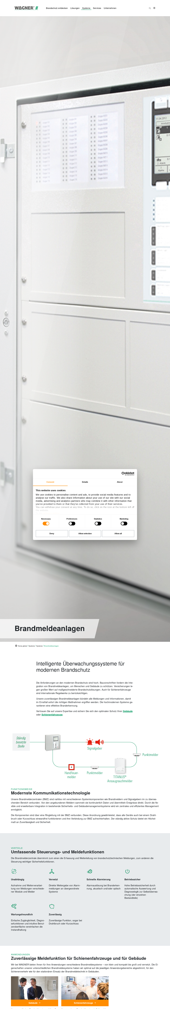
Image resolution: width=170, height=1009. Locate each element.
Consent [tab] (50, 482)
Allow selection (85, 534)
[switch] (72, 523)
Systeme (39, 646)
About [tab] (119, 482)
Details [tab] (85, 482)
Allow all (118, 534)
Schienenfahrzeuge (52, 714)
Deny (51, 534)
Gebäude (128, 711)
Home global (22, 646)
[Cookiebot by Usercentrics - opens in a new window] (124, 474)
